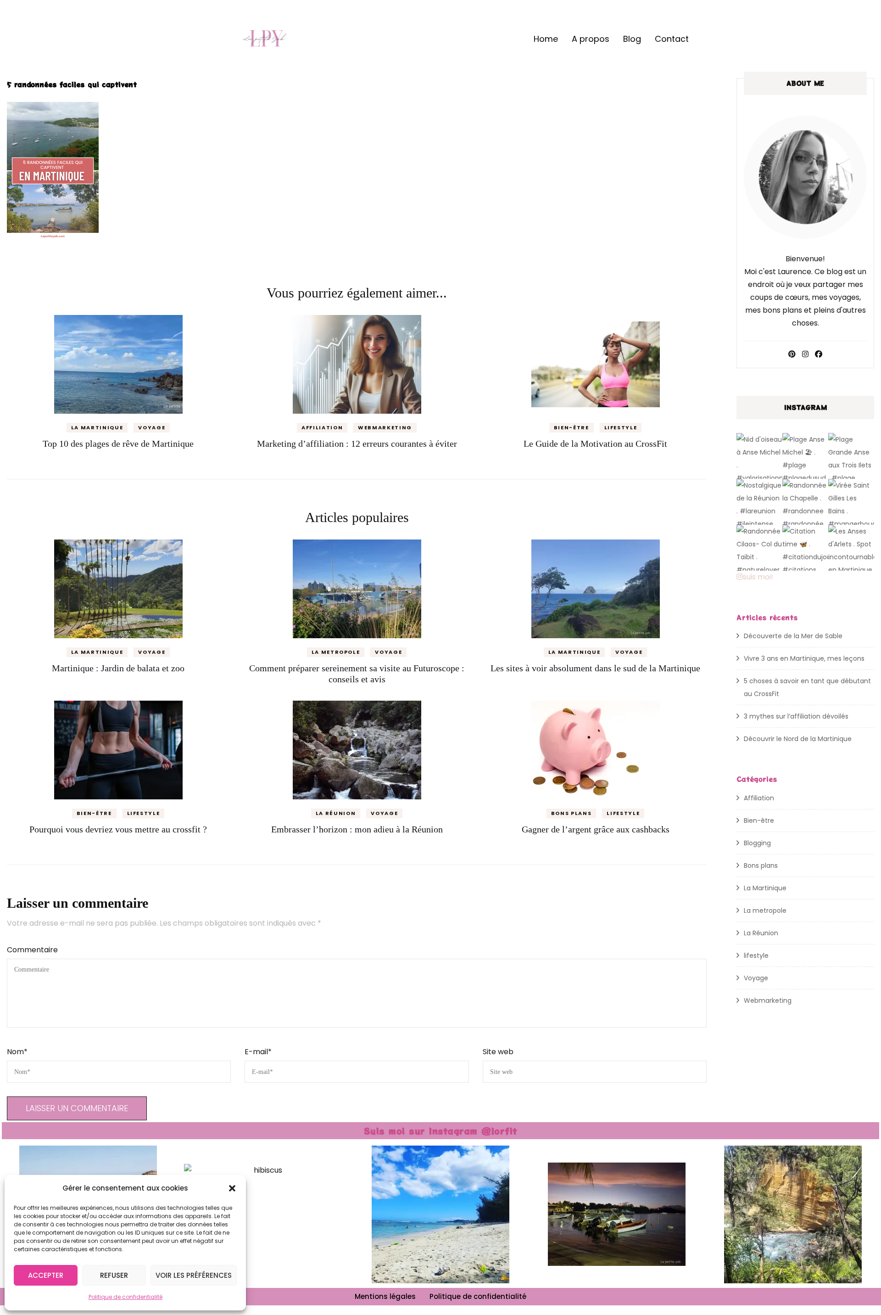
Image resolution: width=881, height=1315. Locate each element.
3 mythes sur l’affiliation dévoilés (796, 716)
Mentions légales (385, 1296)
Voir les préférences (194, 1275)
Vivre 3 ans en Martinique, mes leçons (804, 658)
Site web (498, 1051)
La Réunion (336, 813)
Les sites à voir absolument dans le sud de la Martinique (595, 668)
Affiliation (322, 427)
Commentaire (32, 949)
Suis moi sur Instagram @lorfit (441, 1130)
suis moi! (758, 577)
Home (546, 39)
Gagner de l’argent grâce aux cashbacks (595, 829)
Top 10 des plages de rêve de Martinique (118, 443)
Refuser (114, 1275)
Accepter (45, 1275)
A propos (590, 39)
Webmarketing (385, 427)
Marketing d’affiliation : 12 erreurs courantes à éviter (357, 443)
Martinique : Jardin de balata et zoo (118, 668)
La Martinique (97, 427)
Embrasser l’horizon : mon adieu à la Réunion (357, 829)
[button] (232, 1188)
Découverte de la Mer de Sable (793, 636)
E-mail (258, 1051)
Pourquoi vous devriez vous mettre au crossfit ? (118, 829)
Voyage (151, 427)
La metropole (336, 652)
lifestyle (620, 427)
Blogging (757, 843)
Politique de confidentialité (125, 1297)
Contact (672, 39)
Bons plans (571, 813)
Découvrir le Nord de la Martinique (798, 738)
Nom (17, 1051)
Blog (632, 39)
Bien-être (571, 427)
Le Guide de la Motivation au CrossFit (595, 443)
